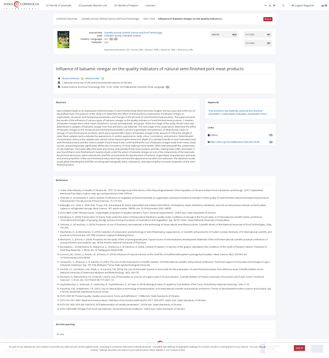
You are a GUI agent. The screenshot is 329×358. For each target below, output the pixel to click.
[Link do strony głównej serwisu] (21, 4)
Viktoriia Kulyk (92, 78)
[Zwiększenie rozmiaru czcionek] (276, 5)
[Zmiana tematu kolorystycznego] (283, 5)
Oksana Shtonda (70, 78)
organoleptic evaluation (234, 113)
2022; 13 (149, 18)
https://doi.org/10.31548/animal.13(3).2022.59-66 (234, 141)
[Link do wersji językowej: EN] (326, 5)
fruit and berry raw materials (224, 110)
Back (268, 19)
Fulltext (214, 135)
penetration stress (257, 113)
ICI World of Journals (67, 18)
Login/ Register (304, 5)
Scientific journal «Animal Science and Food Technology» (110, 18)
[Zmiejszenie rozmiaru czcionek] (264, 5)
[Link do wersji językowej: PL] (322, 5)
